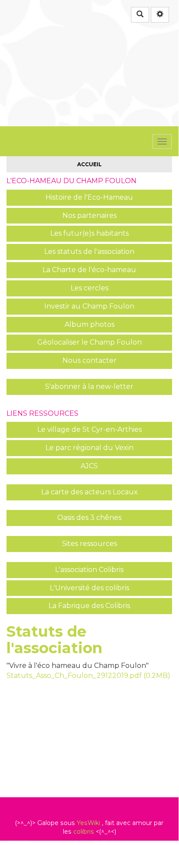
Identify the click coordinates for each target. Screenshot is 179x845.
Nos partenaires (89, 215)
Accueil (89, 164)
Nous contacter (89, 360)
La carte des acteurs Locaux (89, 492)
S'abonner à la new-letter (89, 386)
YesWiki (88, 822)
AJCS (89, 466)
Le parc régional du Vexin (89, 448)
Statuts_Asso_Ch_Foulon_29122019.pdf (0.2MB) (88, 675)
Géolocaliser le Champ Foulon (89, 342)
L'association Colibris (89, 570)
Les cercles (89, 288)
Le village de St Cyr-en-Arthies (89, 429)
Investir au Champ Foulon (89, 306)
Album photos (89, 324)
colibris (83, 831)
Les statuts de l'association (89, 251)
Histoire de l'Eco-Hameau (89, 197)
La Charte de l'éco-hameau (89, 270)
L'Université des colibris (89, 588)
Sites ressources (89, 543)
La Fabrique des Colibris (89, 606)
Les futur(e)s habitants (89, 233)
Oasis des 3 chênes (89, 517)
